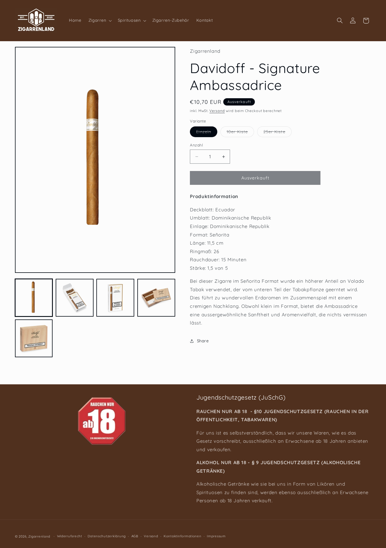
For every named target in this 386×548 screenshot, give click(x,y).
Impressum (216, 536)
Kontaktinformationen (182, 536)
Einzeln (206, 133)
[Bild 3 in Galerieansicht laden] (115, 298)
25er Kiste (277, 133)
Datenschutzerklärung (107, 536)
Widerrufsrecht (69, 536)
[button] (99, 20)
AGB (134, 536)
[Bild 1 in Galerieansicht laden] (34, 298)
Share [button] (203, 340)
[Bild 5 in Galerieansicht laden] (34, 338)
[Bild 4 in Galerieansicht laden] (156, 298)
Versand (217, 110)
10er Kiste (240, 133)
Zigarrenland (39, 536)
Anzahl (196, 145)
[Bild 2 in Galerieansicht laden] (75, 298)
